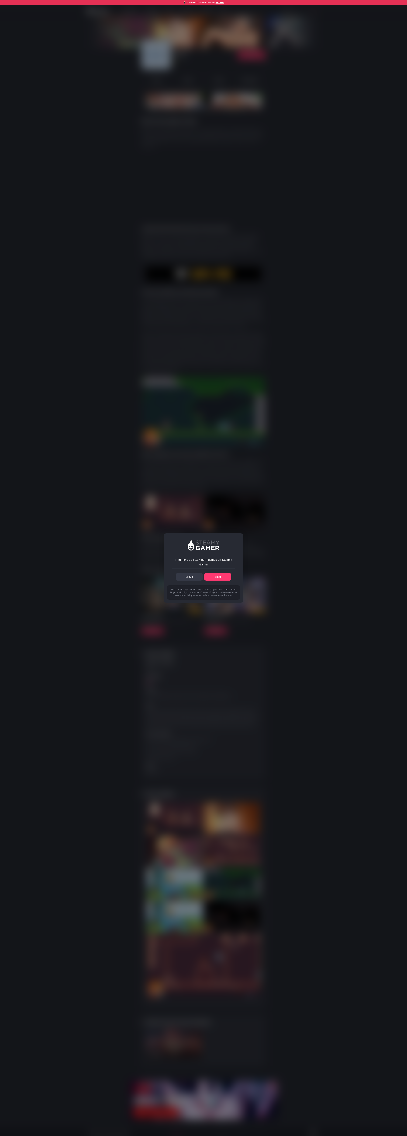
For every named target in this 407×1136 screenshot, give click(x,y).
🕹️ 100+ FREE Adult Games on (203, 2)
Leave (189, 576)
